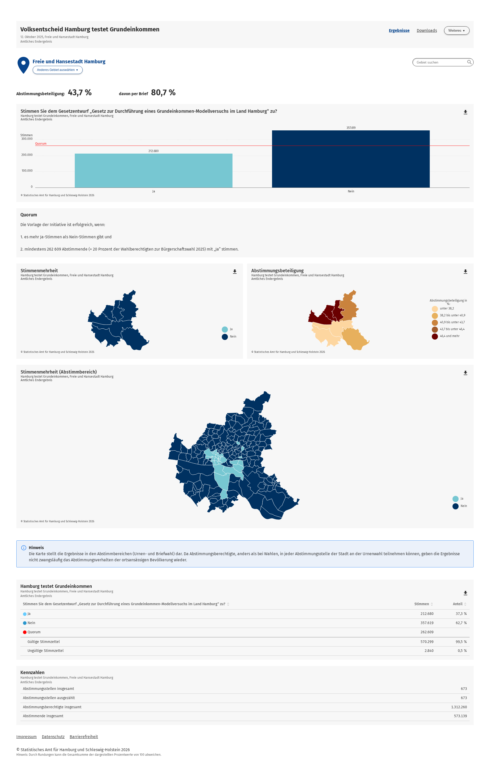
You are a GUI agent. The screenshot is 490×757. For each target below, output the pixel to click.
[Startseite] (245, 10)
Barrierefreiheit (84, 736)
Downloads (427, 30)
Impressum (26, 736)
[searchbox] (443, 62)
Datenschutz (53, 736)
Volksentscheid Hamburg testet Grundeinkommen (90, 29)
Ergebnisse (399, 30)
